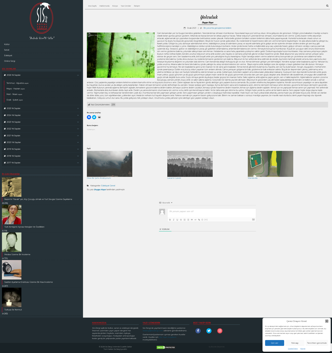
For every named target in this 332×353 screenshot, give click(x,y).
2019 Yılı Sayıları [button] (13, 149)
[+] (206, 220)
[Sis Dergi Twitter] (209, 331)
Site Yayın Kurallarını (167, 337)
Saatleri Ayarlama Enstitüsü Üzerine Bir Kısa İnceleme (28, 282)
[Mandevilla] (287, 164)
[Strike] (181, 219)
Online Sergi (9, 61)
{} (202, 220)
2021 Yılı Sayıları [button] (13, 135)
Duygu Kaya (207, 22)
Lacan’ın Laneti (174, 178)
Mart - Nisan (14, 94)
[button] (327, 321)
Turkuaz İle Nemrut (13, 310)
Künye (302, 348)
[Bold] (170, 219)
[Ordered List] (184, 219)
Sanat (6, 50)
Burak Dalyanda (217, 347)
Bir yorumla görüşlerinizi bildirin (217, 28)
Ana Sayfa (92, 6)
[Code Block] (195, 219)
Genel (112, 185)
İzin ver (274, 343)
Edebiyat (8, 55)
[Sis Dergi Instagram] (220, 331)
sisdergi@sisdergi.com (153, 330)
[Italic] (173, 219)
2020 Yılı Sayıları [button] (13, 142)
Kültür (7, 44)
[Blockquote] (192, 219)
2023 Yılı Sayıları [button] (13, 122)
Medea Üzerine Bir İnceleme (17, 254)
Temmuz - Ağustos (17, 83)
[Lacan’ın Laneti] (206, 164)
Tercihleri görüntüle (317, 343)
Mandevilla (252, 178)
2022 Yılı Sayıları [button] (13, 129)
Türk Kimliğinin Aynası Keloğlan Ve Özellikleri (24, 227)
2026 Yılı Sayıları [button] (13, 75)
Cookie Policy (293, 348)
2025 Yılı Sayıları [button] (13, 108)
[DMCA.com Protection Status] (166, 348)
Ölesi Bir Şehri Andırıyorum (99, 178)
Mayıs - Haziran (15, 89)
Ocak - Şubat (14, 100)
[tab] (41, 75)
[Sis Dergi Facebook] (198, 331)
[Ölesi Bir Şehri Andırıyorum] (126, 164)
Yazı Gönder (126, 6)
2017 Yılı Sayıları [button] (13, 163)
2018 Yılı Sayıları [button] (13, 156)
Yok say (294, 343)
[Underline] (177, 219)
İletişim (137, 6)
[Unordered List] (188, 219)
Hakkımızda (104, 6)
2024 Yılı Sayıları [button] (13, 115)
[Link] (199, 219)
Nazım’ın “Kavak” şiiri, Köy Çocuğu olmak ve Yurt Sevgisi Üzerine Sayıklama (38, 199)
